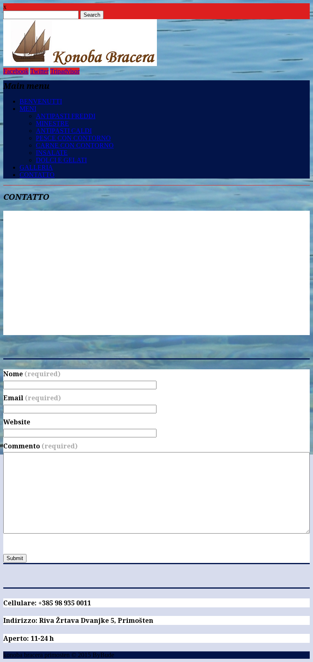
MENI (28, 108)
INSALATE (52, 152)
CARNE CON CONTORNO (75, 145)
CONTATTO (37, 174)
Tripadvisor (64, 71)
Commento (40, 445)
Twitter (39, 71)
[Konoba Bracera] (80, 63)
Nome (31, 373)
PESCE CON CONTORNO (73, 138)
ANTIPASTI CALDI (64, 130)
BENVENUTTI (41, 101)
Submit (15, 558)
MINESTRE (52, 123)
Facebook (16, 71)
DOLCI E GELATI (61, 160)
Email (32, 397)
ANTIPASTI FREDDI (65, 116)
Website (16, 421)
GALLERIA (36, 167)
